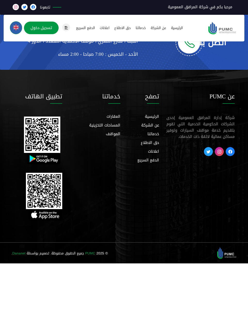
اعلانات (104, 28)
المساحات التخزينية (104, 125)
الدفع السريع (85, 28)
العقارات (113, 116)
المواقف (113, 134)
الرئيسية (177, 28)
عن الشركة (158, 28)
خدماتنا (141, 28)
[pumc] (227, 253)
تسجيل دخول (41, 28)
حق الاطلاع (122, 28)
